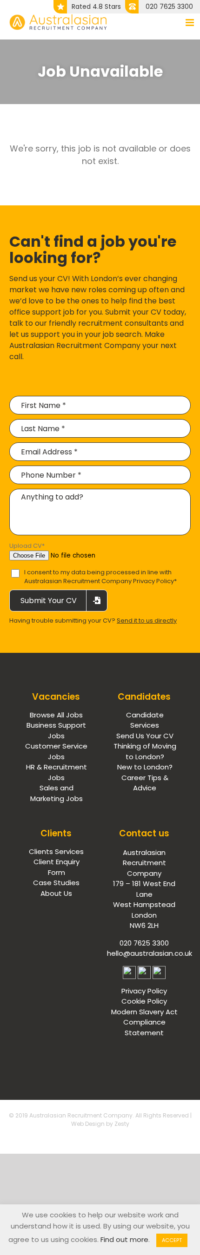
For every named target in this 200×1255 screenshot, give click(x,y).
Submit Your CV (48, 600)
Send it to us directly (147, 620)
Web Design (88, 1124)
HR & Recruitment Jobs (56, 772)
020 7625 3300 (169, 6)
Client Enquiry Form (56, 867)
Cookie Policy (144, 1001)
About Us (56, 893)
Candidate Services (145, 720)
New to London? (145, 767)
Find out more (124, 1239)
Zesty (121, 1124)
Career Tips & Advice (144, 783)
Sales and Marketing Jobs (56, 793)
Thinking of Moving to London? (144, 751)
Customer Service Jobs (56, 751)
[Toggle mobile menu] (190, 22)
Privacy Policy (144, 991)
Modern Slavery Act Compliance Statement (144, 1022)
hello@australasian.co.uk (149, 953)
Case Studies (56, 882)
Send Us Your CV (144, 736)
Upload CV (27, 545)
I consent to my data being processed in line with (100, 577)
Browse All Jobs (56, 715)
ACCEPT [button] (172, 1240)
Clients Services (56, 851)
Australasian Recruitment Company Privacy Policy (99, 581)
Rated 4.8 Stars (96, 6)
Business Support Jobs (56, 730)
